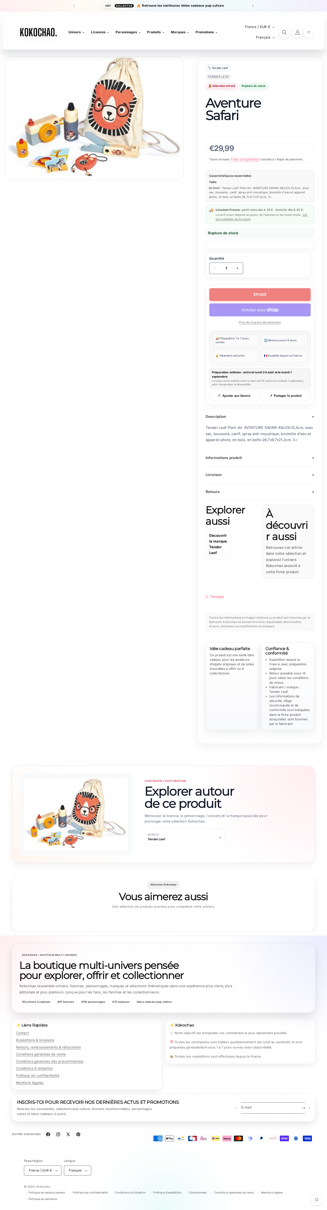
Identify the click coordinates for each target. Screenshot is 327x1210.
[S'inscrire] (303, 1108)
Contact (22, 1033)
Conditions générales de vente (41, 1054)
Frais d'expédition (245, 159)
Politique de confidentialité (37, 1075)
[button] (308, 32)
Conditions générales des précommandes (49, 1061)
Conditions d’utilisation (130, 1192)
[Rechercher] (284, 32)
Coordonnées (198, 1192)
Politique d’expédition (167, 1192)
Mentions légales (29, 1083)
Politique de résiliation (42, 1199)
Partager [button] (217, 596)
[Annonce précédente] (74, 6)
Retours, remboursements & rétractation (48, 1047)
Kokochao (43, 1186)
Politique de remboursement (46, 1192)
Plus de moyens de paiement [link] (260, 322)
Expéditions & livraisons (35, 1040)
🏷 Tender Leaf (218, 68)
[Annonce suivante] (253, 6)
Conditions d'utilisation (34, 1068)
